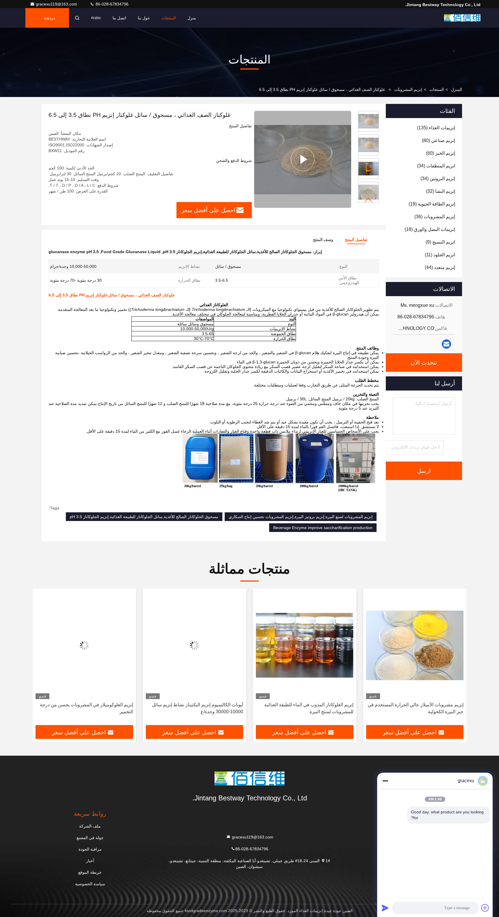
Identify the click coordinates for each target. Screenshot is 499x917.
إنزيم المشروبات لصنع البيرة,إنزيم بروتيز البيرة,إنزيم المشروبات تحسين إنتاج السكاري (301, 516)
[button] (368, 200)
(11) (440, 254)
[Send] (385, 907)
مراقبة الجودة (90, 849)
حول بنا (144, 18)
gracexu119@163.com (57, 4)
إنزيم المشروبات (408, 89)
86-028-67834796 (111, 4)
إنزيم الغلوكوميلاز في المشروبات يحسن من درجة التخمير (86, 708)
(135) (436, 127)
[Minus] (385, 780)
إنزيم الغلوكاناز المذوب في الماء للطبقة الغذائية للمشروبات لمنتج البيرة (308, 708)
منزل (191, 18)
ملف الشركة (90, 826)
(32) (440, 191)
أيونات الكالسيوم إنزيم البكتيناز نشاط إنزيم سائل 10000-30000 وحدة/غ (197, 708)
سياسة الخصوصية (90, 883)
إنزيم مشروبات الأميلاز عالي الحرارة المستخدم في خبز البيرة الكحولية (415, 708)
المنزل (456, 89)
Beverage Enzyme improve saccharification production (323, 527)
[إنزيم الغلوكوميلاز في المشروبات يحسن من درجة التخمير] (84, 645)
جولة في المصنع (90, 837)
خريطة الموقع (90, 872)
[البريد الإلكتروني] (446, 344)
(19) (432, 203)
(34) (436, 165)
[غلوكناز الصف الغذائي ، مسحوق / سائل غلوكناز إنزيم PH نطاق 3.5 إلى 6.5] (302, 159)
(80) (438, 140)
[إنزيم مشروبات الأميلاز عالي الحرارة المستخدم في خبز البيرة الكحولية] (415, 645)
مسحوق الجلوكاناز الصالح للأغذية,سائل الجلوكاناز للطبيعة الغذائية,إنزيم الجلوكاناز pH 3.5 (144, 516)
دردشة (49, 18)
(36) (434, 216)
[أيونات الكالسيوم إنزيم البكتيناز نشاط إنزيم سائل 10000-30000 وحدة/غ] (194, 645)
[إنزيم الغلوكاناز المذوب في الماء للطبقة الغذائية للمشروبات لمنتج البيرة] (304, 645)
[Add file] (485, 907)
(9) (440, 242)
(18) (430, 229)
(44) (440, 267)
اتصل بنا (119, 18)
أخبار (90, 860)
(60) (440, 153)
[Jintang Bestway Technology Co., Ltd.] (462, 18)
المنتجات (168, 18)
